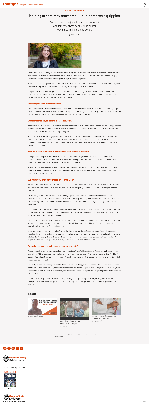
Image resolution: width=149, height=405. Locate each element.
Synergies (10, 4)
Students (80, 10)
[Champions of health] (42, 306)
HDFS (74, 10)
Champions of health (35, 316)
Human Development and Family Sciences (65, 335)
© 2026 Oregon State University (14, 402)
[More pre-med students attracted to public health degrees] (106, 306)
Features (68, 10)
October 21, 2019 (75, 35)
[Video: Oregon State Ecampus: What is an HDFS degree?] (74, 309)
